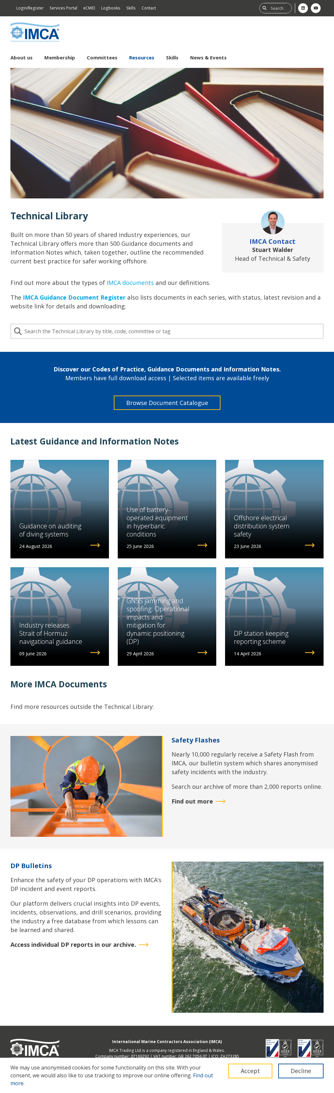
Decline (301, 1071)
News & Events (208, 57)
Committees (102, 57)
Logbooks (110, 8)
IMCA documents (130, 283)
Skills (131, 8)
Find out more (192, 801)
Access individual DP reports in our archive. (73, 944)
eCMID (89, 8)
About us (21, 57)
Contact (149, 8)
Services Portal (63, 8)
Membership (59, 57)
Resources (141, 57)
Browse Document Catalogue (167, 403)
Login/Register (30, 8)
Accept (250, 1071)
